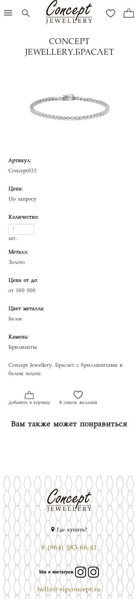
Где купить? (70, 530)
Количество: (23, 217)
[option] (69, 109)
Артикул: (19, 161)
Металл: (18, 252)
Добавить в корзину (29, 403)
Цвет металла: (26, 309)
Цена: (15, 189)
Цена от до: (23, 280)
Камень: (18, 337)
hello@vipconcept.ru (69, 590)
